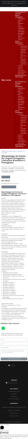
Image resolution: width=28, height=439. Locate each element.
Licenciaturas (23, 47)
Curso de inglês (19, 77)
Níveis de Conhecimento (19, 111)
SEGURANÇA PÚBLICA (20, 35)
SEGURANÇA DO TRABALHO (21, 38)
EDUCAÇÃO (20, 20)
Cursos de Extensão (20, 66)
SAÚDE (19, 25)
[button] (20, 80)
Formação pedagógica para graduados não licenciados (23, 55)
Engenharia (20, 23)
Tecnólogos (23, 49)
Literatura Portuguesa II (10, 292)
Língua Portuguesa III (9, 285)
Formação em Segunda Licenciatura (23, 62)
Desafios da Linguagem (10, 294)
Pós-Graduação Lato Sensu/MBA (20, 82)
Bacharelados (23, 46)
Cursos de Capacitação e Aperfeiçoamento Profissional (22, 71)
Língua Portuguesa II (9, 284)
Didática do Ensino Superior (11, 272)
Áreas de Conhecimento (19, 85)
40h (3, 272)
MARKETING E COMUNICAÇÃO (21, 30)
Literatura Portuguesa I (10, 290)
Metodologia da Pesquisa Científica (13, 274)
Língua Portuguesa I (9, 282)
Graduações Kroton (20, 75)
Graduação (20, 44)
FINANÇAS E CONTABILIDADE (21, 27)
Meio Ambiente (21, 33)
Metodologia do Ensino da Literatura (13, 298)
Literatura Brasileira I (9, 287)
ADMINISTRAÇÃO (21, 18)
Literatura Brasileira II (9, 289)
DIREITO (19, 22)
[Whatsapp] (3, 328)
